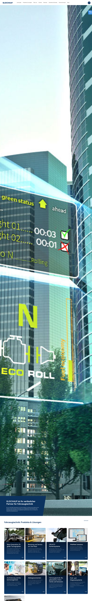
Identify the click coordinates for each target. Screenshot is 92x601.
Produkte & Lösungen (27, 2)
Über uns (35, 2)
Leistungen (19, 2)
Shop (68, 2)
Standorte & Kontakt (53, 2)
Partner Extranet (62, 2)
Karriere (40, 2)
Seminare (45, 2)
